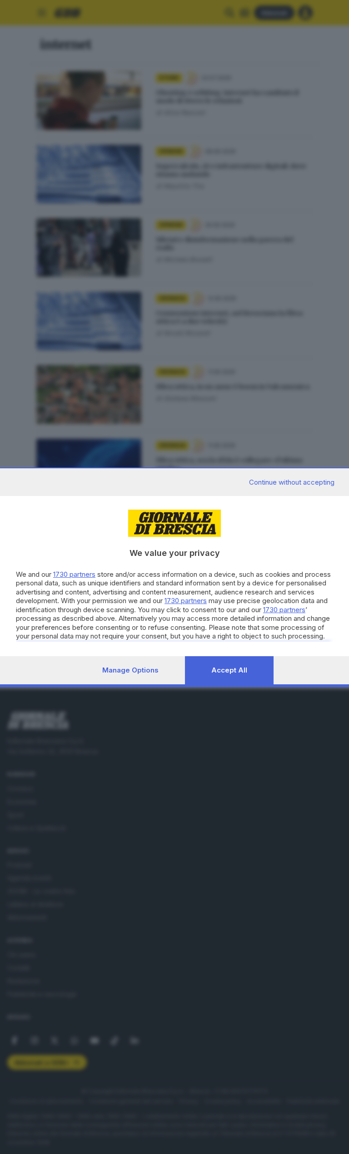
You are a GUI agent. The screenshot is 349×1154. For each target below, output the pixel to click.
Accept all (229, 670)
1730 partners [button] (74, 574)
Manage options (130, 670)
